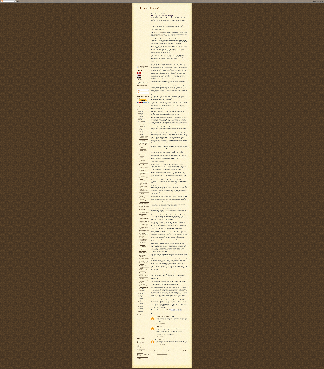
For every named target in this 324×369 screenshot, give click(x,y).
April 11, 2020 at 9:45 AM (161, 336)
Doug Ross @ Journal (141, 345)
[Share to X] (176, 310)
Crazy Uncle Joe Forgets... (144, 212)
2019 (139, 293)
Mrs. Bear (159, 339)
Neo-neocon (139, 351)
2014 (139, 301)
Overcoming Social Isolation (143, 263)
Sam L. (158, 326)
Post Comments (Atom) (162, 354)
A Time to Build (142, 209)
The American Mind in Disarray (143, 277)
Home (169, 351)
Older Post (185, 351)
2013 (139, 303)
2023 (139, 114)
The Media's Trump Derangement (143, 148)
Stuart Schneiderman (142, 80)
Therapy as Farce (142, 251)
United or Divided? (143, 210)
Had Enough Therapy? (148, 7)
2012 (139, 305)
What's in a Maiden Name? (143, 273)
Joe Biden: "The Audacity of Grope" (144, 207)
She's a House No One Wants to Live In (143, 137)
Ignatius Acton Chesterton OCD (164, 316)
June (140, 131)
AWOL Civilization (140, 342)
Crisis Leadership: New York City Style (143, 283)
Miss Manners (139, 350)
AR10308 (138, 341)
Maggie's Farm (139, 347)
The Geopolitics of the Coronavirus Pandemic (144, 217)
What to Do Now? (142, 170)
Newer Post (153, 351)
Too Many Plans (142, 176)
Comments (141, 92)
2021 (139, 118)
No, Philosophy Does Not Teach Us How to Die (144, 201)
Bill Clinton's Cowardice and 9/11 (143, 198)
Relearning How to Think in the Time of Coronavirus (144, 173)
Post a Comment (155, 347)
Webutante (139, 358)
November (141, 123)
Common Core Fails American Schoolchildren (143, 152)
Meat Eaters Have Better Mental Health (143, 139)
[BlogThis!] (174, 310)
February (141, 290)
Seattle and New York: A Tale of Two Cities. (144, 162)
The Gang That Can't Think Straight (143, 240)
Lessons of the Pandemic (144, 219)
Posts (140, 90)
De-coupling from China (144, 221)
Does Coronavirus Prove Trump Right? (144, 259)
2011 (139, 306)
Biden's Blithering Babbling (142, 256)
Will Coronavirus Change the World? (144, 270)
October (141, 124)
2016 (139, 298)
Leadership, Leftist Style (143, 261)
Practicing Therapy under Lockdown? (144, 165)
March (140, 288)
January (141, 292)
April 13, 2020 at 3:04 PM (161, 344)
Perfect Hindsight (142, 242)
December (141, 121)
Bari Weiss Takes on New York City (144, 192)
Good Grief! (141, 249)
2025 (139, 111)
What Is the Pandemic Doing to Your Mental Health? (144, 267)
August (140, 128)
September (141, 126)
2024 (139, 113)
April (140, 134)
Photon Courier (140, 353)
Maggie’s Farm (159, 35)
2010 (139, 308)
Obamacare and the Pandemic (143, 155)
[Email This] (172, 310)
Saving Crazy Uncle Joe (143, 237)
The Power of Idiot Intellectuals (142, 244)
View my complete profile (142, 85)
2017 (139, 296)
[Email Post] (170, 309)
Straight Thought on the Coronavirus (143, 168)
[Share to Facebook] (178, 310)
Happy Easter (141, 236)
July (140, 129)
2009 (139, 309)
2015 (139, 300)
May (140, 132)
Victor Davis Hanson (158, 32)
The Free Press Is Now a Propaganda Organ (143, 286)
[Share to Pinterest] (180, 310)
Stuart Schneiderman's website (142, 357)
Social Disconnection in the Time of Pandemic (144, 234)
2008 (139, 311)
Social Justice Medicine (143, 231)
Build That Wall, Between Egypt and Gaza (144, 142)
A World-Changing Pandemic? (143, 253)
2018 (139, 295)
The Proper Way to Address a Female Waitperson (143, 159)
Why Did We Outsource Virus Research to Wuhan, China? (143, 183)
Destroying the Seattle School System (143, 187)
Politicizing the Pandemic (144, 275)
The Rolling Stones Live (143, 180)
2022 (139, 116)
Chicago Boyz (139, 343)
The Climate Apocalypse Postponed (144, 280)
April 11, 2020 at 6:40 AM (161, 323)
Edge (138, 346)
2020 (139, 119)
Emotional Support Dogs (144, 230)
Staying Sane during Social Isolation (143, 247)
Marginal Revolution (141, 349)
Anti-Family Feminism (143, 222)
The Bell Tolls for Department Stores (143, 190)
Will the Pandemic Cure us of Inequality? (143, 225)
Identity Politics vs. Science (142, 214)
